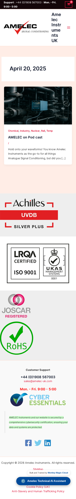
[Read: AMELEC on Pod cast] (38, 105)
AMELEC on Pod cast (25, 137)
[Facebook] (28, 443)
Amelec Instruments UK (56, 27)
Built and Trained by (49, 473)
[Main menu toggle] (68, 27)
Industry (25, 130)
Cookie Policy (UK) (38, 487)
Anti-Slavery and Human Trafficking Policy (38, 491)
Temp (49, 130)
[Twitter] (38, 443)
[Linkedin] (47, 443)
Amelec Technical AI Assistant (43, 481)
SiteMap (38, 469)
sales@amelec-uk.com (38, 381)
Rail (43, 130)
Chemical (13, 130)
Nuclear (35, 130)
